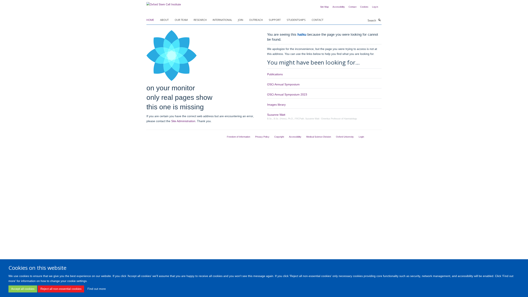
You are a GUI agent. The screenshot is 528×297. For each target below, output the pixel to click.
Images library (276, 104)
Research (200, 20)
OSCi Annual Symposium (283, 84)
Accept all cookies (22, 288)
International (222, 20)
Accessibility (338, 7)
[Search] (379, 20)
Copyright (279, 137)
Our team (181, 20)
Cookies (364, 7)
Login (361, 137)
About (164, 20)
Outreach (256, 20)
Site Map (324, 7)
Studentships (296, 20)
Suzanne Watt (276, 114)
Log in (375, 7)
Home (150, 20)
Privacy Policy (262, 137)
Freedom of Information (238, 137)
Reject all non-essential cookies (60, 288)
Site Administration (183, 121)
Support (275, 20)
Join (240, 20)
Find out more (96, 288)
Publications (275, 74)
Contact (352, 7)
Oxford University (345, 137)
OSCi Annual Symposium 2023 (287, 94)
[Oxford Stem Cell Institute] (163, 3)
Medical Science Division (318, 137)
